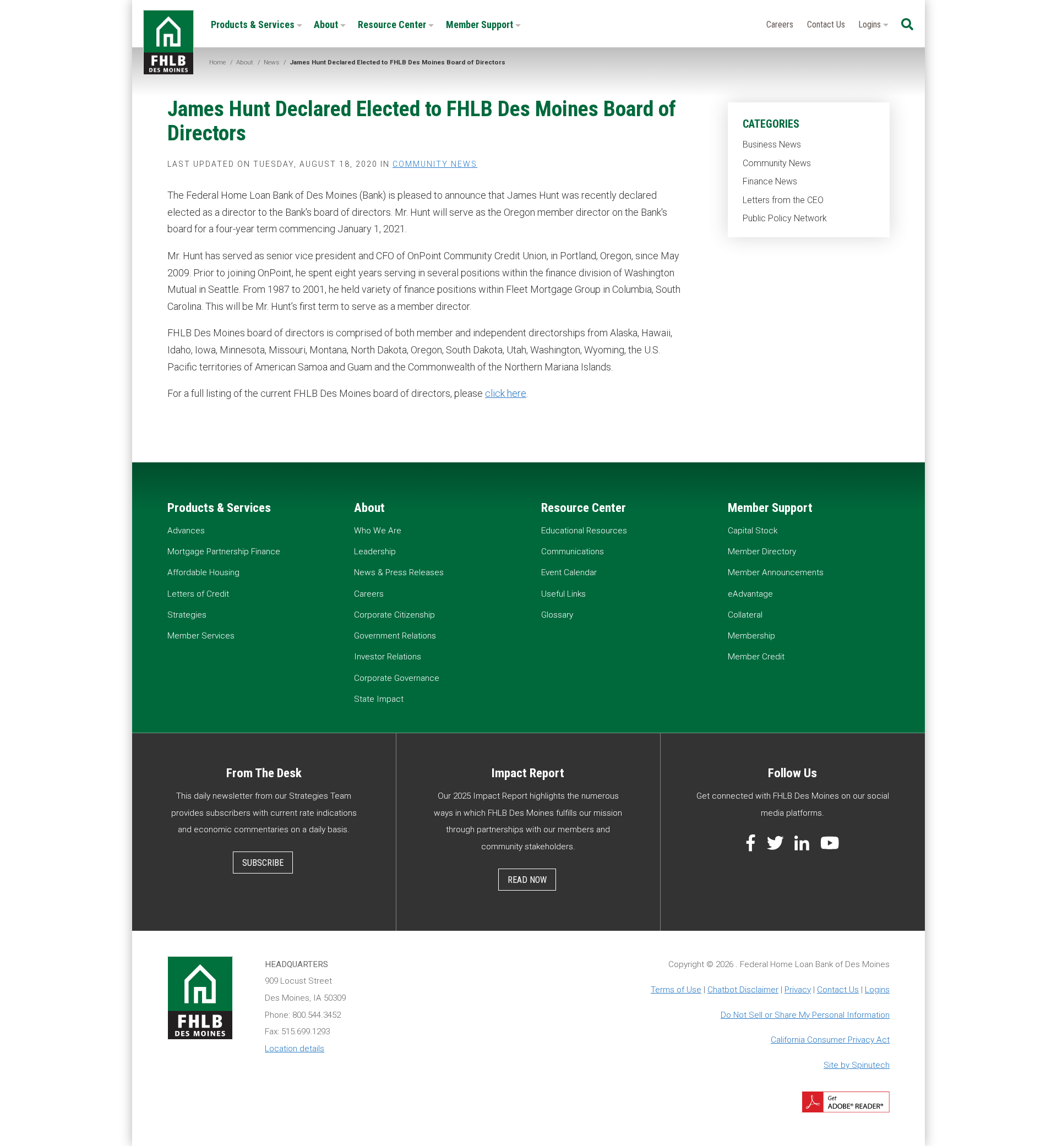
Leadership (375, 551)
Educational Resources (584, 531)
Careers (779, 24)
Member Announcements (776, 572)
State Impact (379, 699)
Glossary (557, 615)
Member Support (480, 24)
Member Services (201, 636)
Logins (870, 24)
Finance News (770, 181)
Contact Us (826, 24)
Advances (186, 531)
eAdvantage (750, 594)
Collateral (745, 615)
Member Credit (756, 657)
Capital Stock (752, 531)
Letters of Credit (198, 594)
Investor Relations (387, 657)
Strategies (186, 615)
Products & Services (254, 24)
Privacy (797, 990)
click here (505, 393)
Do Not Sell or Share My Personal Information (805, 1015)
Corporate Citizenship (394, 615)
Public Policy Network (785, 218)
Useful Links (563, 594)
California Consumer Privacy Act (830, 1040)
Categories (771, 123)
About (327, 24)
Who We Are (377, 531)
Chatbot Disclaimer (742, 990)
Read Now (527, 880)
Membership (751, 636)
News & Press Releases (399, 572)
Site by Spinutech (857, 1065)
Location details (294, 1049)
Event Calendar (569, 572)
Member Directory (762, 551)
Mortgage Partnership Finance (223, 551)
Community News (777, 163)
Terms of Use (676, 990)
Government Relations (395, 636)
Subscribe (263, 863)
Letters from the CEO (783, 200)
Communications (572, 551)
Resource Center (393, 24)
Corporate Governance (396, 678)
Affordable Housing (203, 572)
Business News (772, 144)
